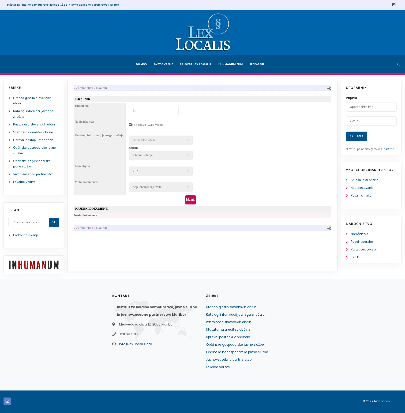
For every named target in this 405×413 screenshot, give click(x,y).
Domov (141, 64)
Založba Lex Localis (195, 64)
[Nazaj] (329, 88)
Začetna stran (84, 88)
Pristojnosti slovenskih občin (34, 124)
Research (256, 64)
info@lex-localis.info (135, 344)
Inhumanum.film (230, 64)
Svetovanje (163, 64)
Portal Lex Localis (364, 249)
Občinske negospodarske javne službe (237, 352)
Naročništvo (359, 234)
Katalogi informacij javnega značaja (235, 314)
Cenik (355, 257)
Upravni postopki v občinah (33, 140)
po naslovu (139, 124)
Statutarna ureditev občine (33, 132)
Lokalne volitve (24, 182)
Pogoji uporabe (362, 241)
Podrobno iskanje (26, 235)
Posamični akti (361, 195)
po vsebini (158, 124)
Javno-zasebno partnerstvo (33, 174)
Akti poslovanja (362, 188)
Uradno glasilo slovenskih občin (231, 307)
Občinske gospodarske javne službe (235, 344)
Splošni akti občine (365, 180)
